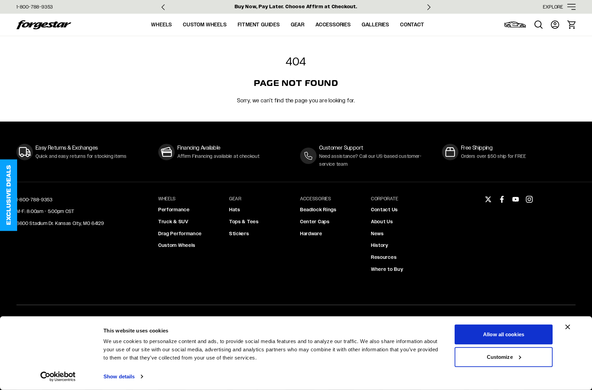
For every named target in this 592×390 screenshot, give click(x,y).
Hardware (311, 233)
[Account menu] (555, 25)
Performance (174, 209)
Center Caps (315, 221)
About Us (382, 221)
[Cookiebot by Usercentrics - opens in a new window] (58, 377)
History (379, 245)
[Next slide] (429, 7)
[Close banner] (567, 327)
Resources (383, 257)
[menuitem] (515, 25)
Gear (298, 25)
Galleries (375, 25)
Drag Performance (180, 233)
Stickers (239, 233)
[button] (8, 195)
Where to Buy (387, 269)
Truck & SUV (173, 221)
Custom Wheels (204, 25)
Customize (500, 357)
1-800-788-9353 (34, 7)
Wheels (161, 25)
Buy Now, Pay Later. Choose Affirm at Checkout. (296, 7)
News (377, 233)
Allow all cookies (503, 334)
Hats (234, 209)
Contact (412, 25)
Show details (119, 376)
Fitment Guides (259, 25)
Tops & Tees (244, 221)
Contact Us (384, 209)
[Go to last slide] (163, 7)
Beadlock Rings (318, 209)
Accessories (333, 25)
